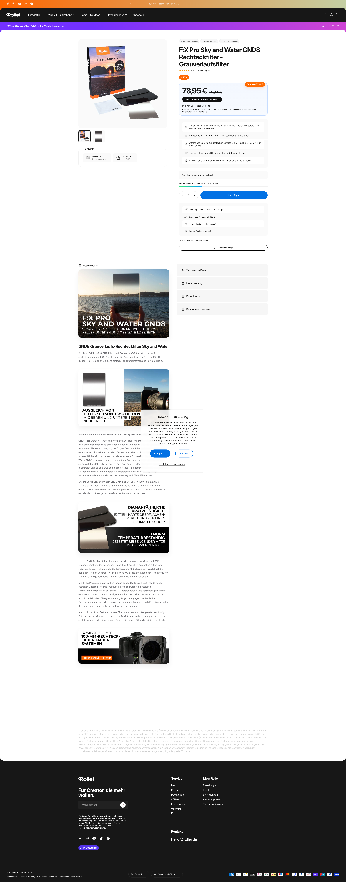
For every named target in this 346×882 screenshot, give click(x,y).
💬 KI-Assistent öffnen (223, 248)
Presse (175, 790)
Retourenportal (211, 799)
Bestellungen (210, 785)
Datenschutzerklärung (177, 443)
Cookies (79, 876)
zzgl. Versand (203, 106)
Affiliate (175, 799)
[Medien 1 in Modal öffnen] (122, 83)
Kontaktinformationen (67, 876)
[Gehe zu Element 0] (84, 136)
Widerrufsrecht (11, 876)
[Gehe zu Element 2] (99, 136)
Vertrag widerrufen (213, 804)
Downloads (177, 794)
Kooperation (178, 804)
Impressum (53, 876)
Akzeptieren (160, 453)
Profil (206, 790)
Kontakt (175, 813)
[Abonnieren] (123, 805)
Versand (44, 876)
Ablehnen (184, 453)
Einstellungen (210, 794)
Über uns (176, 808)
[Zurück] (131, 4)
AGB (38, 876)
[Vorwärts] (198, 4)
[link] (184, 839)
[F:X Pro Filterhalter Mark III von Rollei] (123, 646)
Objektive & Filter (22, 26)
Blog (173, 785)
